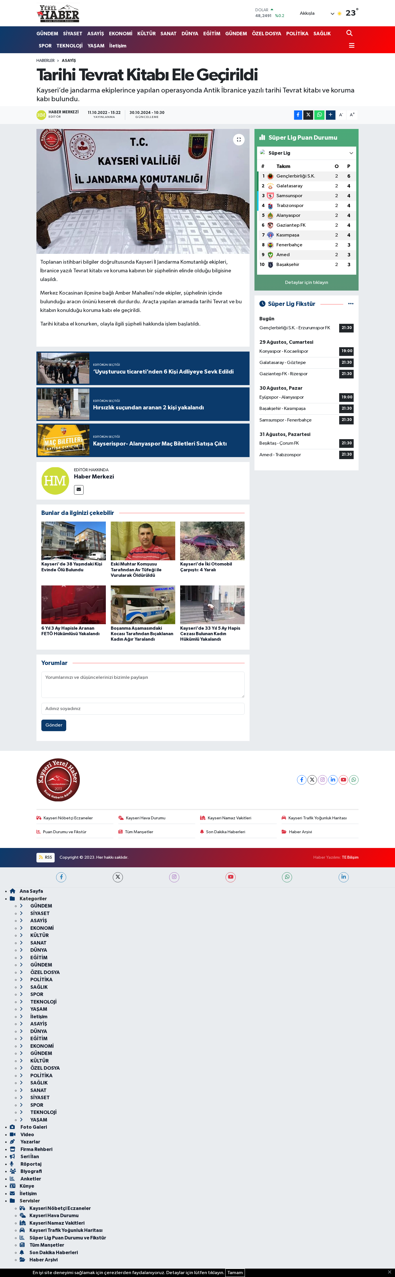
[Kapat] (391, 1272)
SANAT (168, 33)
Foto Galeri (33, 1127)
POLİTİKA (297, 33)
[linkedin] (344, 877)
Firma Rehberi (36, 1149)
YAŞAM (96, 45)
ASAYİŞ (95, 33)
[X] (312, 780)
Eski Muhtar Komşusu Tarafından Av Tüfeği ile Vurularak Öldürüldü (136, 569)
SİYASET (72, 33)
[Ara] (350, 33)
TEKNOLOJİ (69, 45)
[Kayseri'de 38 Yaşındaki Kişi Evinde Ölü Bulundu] (73, 540)
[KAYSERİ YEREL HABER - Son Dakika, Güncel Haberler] (58, 13)
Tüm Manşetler (139, 832)
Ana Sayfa (31, 891)
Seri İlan (29, 1156)
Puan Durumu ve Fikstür (64, 832)
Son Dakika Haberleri (225, 832)
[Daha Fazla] (330, 115)
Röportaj (30, 1164)
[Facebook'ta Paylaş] (298, 115)
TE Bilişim (350, 857)
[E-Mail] (79, 490)
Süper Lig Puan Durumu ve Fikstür (67, 1237)
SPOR (45, 45)
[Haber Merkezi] (55, 480)
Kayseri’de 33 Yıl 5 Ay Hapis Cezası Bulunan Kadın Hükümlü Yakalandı (210, 634)
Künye (27, 1186)
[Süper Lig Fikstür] (351, 304)
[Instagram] (322, 780)
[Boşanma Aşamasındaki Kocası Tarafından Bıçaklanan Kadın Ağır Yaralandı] (143, 604)
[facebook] (61, 877)
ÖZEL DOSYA (266, 33)
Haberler (45, 61)
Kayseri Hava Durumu (145, 818)
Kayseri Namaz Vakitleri (229, 818)
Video (27, 1134)
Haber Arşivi (300, 832)
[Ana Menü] (350, 46)
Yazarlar (30, 1141)
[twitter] (118, 877)
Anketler (30, 1178)
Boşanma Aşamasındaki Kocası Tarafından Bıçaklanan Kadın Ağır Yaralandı (142, 634)
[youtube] (231, 877)
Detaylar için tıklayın (306, 282)
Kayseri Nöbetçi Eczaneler (68, 818)
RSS (48, 857)
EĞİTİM (211, 33)
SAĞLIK (322, 33)
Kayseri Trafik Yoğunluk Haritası (318, 818)
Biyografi (31, 1171)
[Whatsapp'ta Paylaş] (319, 115)
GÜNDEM (47, 33)
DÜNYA (190, 33)
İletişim (117, 45)
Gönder (53, 725)
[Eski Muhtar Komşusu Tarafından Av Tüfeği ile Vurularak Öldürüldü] (143, 540)
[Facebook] (302, 780)
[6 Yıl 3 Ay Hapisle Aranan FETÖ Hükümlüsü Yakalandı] (73, 604)
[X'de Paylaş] (308, 115)
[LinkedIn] (333, 780)
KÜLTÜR (146, 33)
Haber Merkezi (94, 477)
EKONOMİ (120, 33)
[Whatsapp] (354, 780)
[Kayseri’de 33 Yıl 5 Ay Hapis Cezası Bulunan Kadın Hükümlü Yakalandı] (212, 604)
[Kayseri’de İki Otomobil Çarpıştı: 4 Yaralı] (212, 540)
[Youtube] (343, 780)
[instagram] (174, 877)
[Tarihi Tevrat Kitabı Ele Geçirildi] (143, 191)
